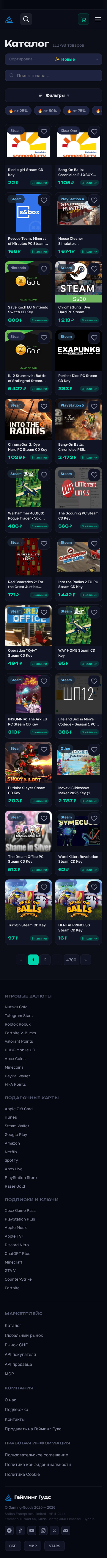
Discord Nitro (17, 1244)
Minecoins (14, 1067)
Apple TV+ (14, 1236)
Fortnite (12, 1287)
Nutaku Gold (16, 1006)
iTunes (11, 1117)
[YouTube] (31, 1530)
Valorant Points (19, 1041)
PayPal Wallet (17, 1075)
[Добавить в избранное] (44, 132)
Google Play (16, 1134)
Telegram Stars (19, 1015)
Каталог (13, 1325)
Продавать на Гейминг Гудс (33, 1428)
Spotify (11, 1160)
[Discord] (65, 1530)
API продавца (18, 1364)
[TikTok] (20, 1530)
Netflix (11, 1151)
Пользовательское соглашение (36, 1454)
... (57, 959)
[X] (54, 1530)
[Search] (26, 19)
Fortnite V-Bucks (20, 1032)
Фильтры (57, 95)
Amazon (12, 1143)
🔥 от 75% (76, 110)
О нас (10, 1399)
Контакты (15, 1419)
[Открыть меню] (98, 19)
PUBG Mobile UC (20, 1049)
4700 (71, 959)
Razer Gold (15, 1186)
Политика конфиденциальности (38, 1464)
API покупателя (20, 1354)
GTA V (10, 1270)
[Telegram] (9, 1530)
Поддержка (16, 1409)
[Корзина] (83, 19)
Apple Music (16, 1227)
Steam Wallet (17, 1125)
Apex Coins (15, 1058)
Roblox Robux (18, 1024)
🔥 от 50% (47, 110)
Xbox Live (14, 1168)
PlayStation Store (21, 1177)
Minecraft (13, 1262)
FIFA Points (15, 1084)
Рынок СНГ (16, 1344)
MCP (9, 1373)
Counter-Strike (18, 1279)
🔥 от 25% (18, 110)
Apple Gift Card (19, 1108)
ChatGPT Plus (17, 1253)
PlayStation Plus (20, 1219)
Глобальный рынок (24, 1335)
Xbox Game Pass (20, 1210)
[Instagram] (43, 1530)
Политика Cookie (22, 1474)
